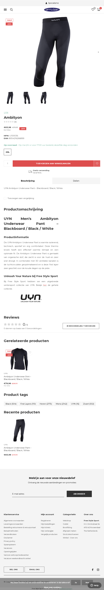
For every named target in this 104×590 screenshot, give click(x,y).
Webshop (67, 521)
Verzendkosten (10, 534)
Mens (61, 404)
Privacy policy (9, 541)
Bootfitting (67, 527)
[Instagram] (98, 569)
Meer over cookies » (52, 587)
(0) (15, 122)
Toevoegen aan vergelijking (21, 198)
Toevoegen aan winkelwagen (53, 163)
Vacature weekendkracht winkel (17, 558)
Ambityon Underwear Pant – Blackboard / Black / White (17, 449)
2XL (8, 152)
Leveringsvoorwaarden (13, 524)
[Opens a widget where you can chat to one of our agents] (94, 585)
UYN (6, 112)
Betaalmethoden (11, 531)
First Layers (28, 404)
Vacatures (8, 548)
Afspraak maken (69, 531)
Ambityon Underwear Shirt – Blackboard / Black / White (17, 377)
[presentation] (98, 52)
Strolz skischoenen (71, 534)
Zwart (88, 404)
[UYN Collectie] (31, 298)
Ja (76, 583)
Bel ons (14, 569)
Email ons (34, 569)
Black (11, 404)
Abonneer (79, 494)
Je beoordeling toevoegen (81, 326)
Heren (46, 404)
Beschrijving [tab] (28, 181)
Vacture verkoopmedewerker (16, 555)
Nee (87, 583)
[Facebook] (92, 569)
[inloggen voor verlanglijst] (97, 163)
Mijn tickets (45, 527)
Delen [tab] (76, 181)
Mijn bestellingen (48, 524)
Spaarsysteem (10, 545)
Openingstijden (10, 552)
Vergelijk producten (49, 534)
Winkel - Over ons (70, 538)
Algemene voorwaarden (14, 521)
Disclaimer (8, 538)
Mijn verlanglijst (47, 531)
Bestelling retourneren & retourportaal (20, 527)
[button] (6, 9)
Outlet (65, 524)
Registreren (46, 521)
